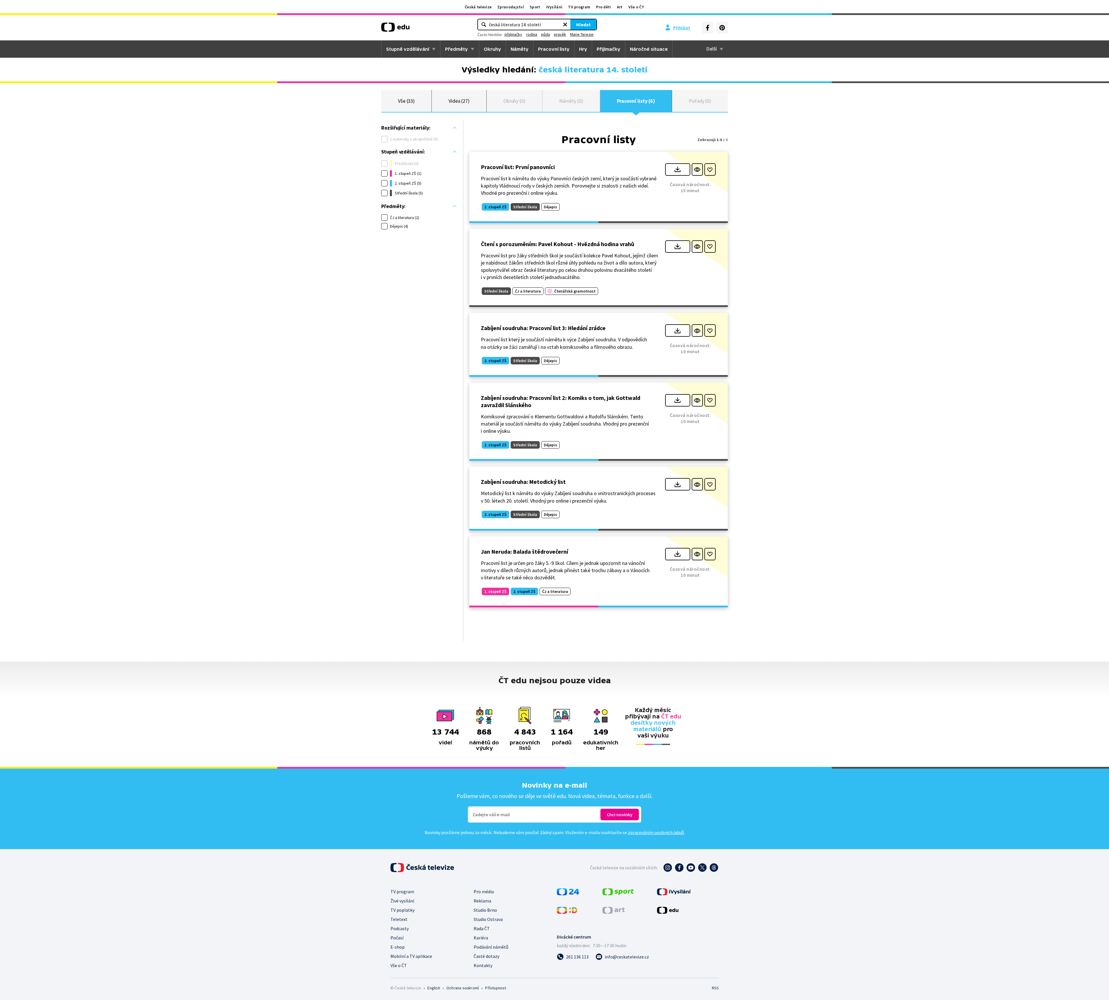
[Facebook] (707, 27)
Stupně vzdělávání (407, 49)
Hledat (583, 24)
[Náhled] (697, 169)
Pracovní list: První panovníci (518, 167)
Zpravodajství (510, 7)
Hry (583, 49)
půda (545, 34)
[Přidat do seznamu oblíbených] (710, 169)
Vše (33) (406, 101)
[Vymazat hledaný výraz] (565, 24)
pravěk (560, 34)
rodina (531, 34)
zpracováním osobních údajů (656, 832)
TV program (579, 7)
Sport (535, 7)
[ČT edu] (395, 29)
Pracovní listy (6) (636, 101)
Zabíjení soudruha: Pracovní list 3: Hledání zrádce (543, 328)
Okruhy (492, 49)
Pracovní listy (554, 49)
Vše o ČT (636, 7)
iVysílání (554, 7)
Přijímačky (608, 49)
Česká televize (478, 7)
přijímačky (513, 34)
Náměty (520, 49)
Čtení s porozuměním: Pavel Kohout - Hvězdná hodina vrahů (557, 244)
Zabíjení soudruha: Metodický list (523, 481)
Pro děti (603, 7)
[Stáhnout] (677, 169)
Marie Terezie (581, 34)
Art (620, 7)
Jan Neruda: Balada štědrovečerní (524, 551)
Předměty (456, 49)
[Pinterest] (722, 27)
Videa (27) (459, 101)
